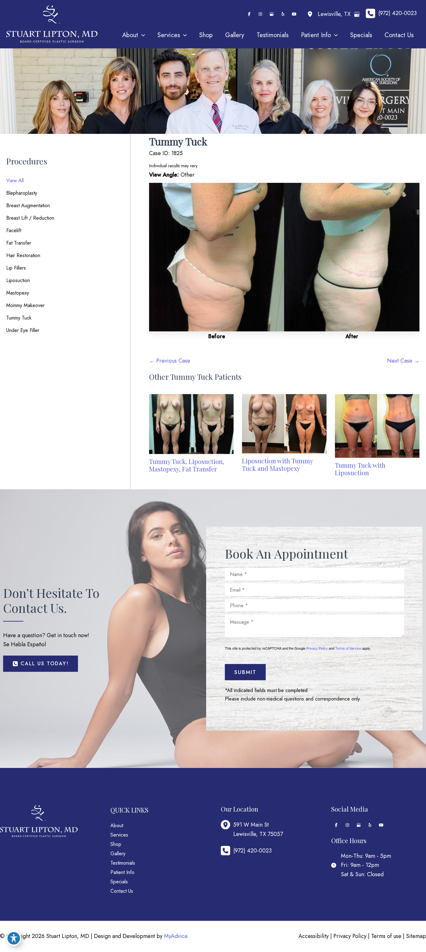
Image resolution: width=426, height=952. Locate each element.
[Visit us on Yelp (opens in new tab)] (283, 14)
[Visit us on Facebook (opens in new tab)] (249, 14)
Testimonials (122, 863)
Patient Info (122, 872)
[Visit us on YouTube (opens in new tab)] (294, 14)
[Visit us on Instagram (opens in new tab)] (260, 14)
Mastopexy (17, 292)
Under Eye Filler (22, 330)
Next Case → (403, 361)
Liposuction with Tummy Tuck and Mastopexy (277, 464)
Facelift (13, 230)
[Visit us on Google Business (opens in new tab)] (272, 14)
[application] (141, 35)
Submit (245, 672)
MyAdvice (176, 936)
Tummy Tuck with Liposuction (360, 469)
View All (15, 180)
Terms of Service (348, 648)
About (116, 825)
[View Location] (311, 14)
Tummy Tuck (18, 317)
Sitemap (416, 936)
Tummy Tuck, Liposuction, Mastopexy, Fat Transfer (186, 465)
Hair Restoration (23, 255)
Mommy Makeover (25, 305)
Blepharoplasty (21, 193)
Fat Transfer (18, 243)
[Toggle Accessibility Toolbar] (13, 938)
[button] (40, 664)
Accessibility (313, 936)
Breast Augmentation (28, 205)
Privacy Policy (317, 648)
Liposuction (18, 280)
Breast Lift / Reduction (30, 218)
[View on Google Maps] (357, 14)
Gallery (117, 853)
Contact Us (121, 891)
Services (119, 834)
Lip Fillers (16, 267)
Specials (119, 881)
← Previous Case (169, 361)
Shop (115, 844)
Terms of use (386, 936)
